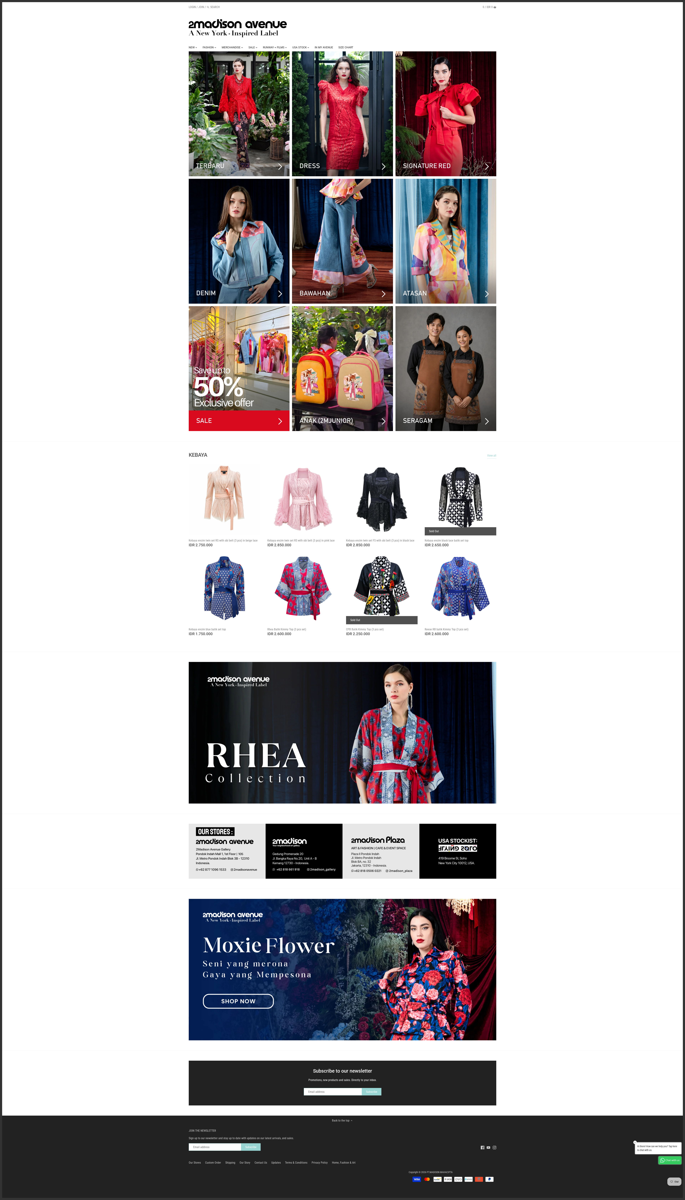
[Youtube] (488, 1147)
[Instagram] (494, 1147)
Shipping (230, 1162)
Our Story (245, 1162)
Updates (276, 1162)
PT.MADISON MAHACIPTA (440, 1172)
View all (491, 455)
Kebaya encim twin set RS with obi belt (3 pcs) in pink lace (301, 540)
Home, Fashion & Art (344, 1162)
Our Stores (195, 1162)
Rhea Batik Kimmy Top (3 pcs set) (286, 629)
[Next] (503, 733)
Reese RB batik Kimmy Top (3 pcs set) (446, 629)
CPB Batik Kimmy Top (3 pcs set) (365, 629)
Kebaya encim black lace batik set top (446, 540)
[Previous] (181, 733)
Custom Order (213, 1162)
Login (192, 7)
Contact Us (261, 1162)
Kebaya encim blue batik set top (207, 629)
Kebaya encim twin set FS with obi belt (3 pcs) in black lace (380, 540)
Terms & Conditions (296, 1162)
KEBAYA (198, 455)
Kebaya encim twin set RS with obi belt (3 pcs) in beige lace (223, 540)
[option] (342, 733)
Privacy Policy (320, 1162)
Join (201, 7)
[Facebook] (482, 1147)
